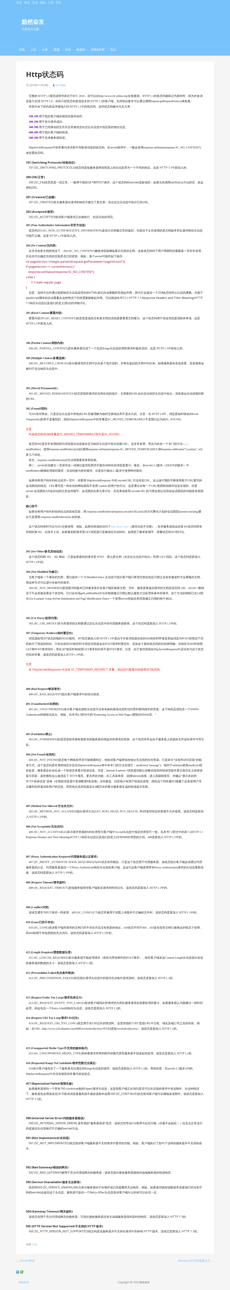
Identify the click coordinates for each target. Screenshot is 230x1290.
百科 (58, 3)
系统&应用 (97, 50)
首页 (19, 3)
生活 (35, 3)
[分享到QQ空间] (17, 1272)
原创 (27, 3)
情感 (56, 50)
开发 (68, 50)
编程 (43, 3)
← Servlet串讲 (25, 1261)
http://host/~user (120, 526)
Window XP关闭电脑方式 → (196, 1261)
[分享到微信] (21, 1272)
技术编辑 (61, 85)
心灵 (45, 50)
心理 (51, 3)
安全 (113, 50)
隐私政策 (24, 1282)
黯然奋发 (33, 21)
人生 (33, 50)
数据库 (81, 50)
